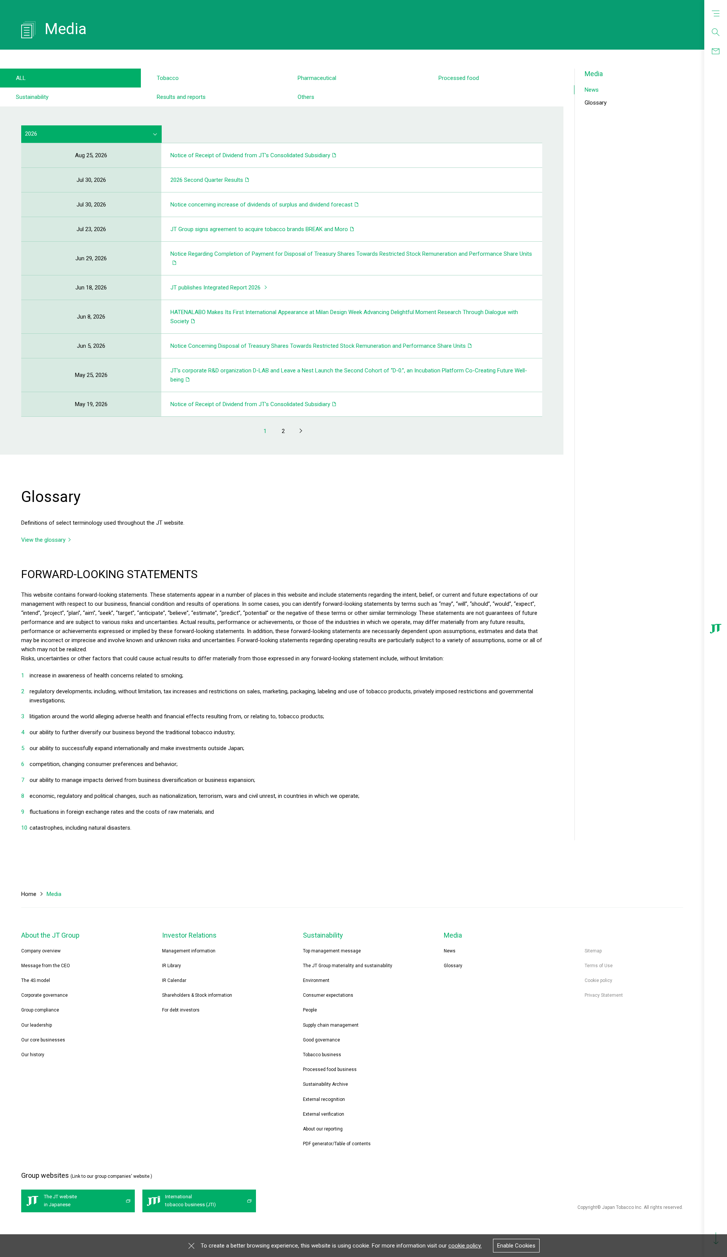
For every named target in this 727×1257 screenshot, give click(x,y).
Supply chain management (331, 1025)
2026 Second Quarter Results (206, 180)
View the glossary (43, 539)
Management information (188, 951)
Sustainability (32, 97)
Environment (316, 980)
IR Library (171, 965)
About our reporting (323, 1129)
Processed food (458, 78)
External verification (323, 1114)
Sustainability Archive (325, 1084)
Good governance (321, 1040)
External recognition (324, 1099)
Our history (32, 1054)
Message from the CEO (45, 965)
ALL (21, 78)
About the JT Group (50, 935)
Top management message (332, 951)
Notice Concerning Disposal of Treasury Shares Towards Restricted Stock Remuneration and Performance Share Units (318, 345)
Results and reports (181, 97)
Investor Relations (189, 935)
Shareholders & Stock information (197, 995)
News (592, 89)
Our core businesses (43, 1040)
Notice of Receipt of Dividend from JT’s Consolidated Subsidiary (250, 155)
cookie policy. (465, 1245)
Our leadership (36, 1025)
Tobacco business (322, 1054)
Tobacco (168, 78)
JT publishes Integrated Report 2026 (215, 287)
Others (306, 97)
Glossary (596, 102)
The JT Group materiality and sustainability (347, 965)
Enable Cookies (516, 1245)
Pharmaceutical (317, 78)
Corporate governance (44, 995)
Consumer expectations (328, 995)
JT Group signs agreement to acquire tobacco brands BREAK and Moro (259, 229)
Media (594, 74)
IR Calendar (174, 980)
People (310, 1010)
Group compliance (40, 1010)
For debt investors (181, 1010)
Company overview (41, 951)
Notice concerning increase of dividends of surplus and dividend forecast (261, 204)
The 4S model (35, 980)
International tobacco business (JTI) (190, 1200)
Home (28, 894)
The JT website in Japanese (60, 1200)
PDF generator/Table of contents (337, 1143)
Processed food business (330, 1069)
